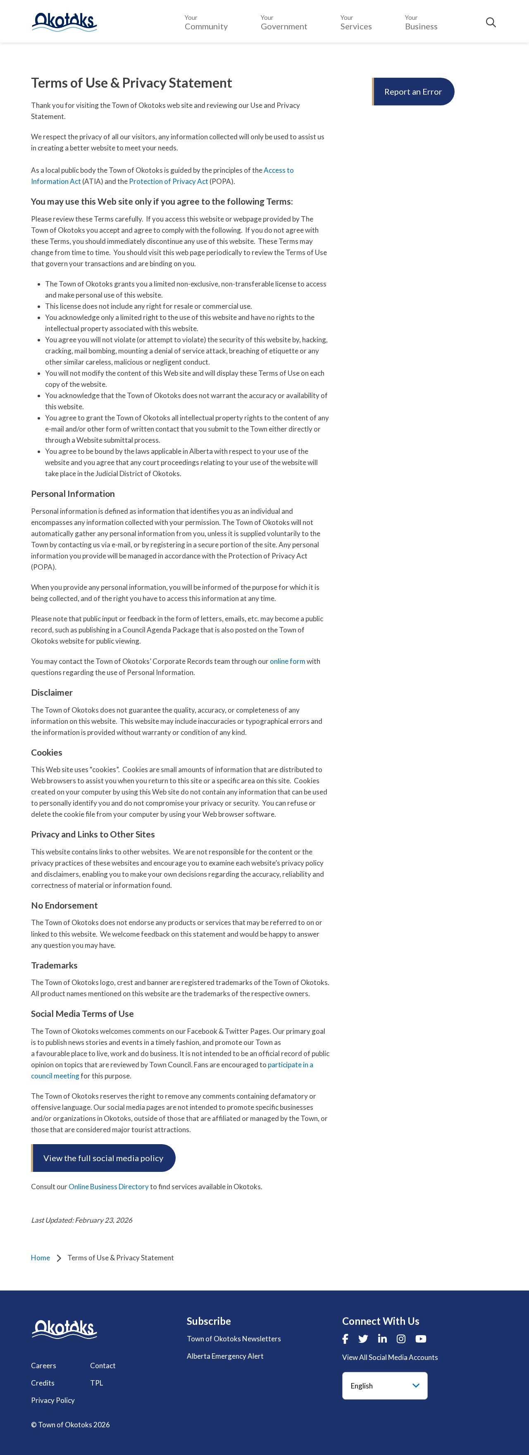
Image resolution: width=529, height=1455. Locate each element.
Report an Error (413, 91)
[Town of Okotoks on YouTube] (421, 1339)
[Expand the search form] (491, 22)
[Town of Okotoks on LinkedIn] (382, 1339)
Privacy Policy (53, 1400)
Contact (103, 1365)
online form (288, 661)
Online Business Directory (109, 1186)
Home (40, 1257)
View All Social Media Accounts (390, 1357)
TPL (96, 1383)
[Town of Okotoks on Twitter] (363, 1339)
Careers (43, 1365)
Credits (43, 1383)
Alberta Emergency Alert (225, 1356)
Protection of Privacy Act (168, 181)
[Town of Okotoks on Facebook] (345, 1339)
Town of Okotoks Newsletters (234, 1338)
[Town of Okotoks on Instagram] (401, 1339)
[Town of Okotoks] (64, 1329)
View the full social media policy (103, 1158)
